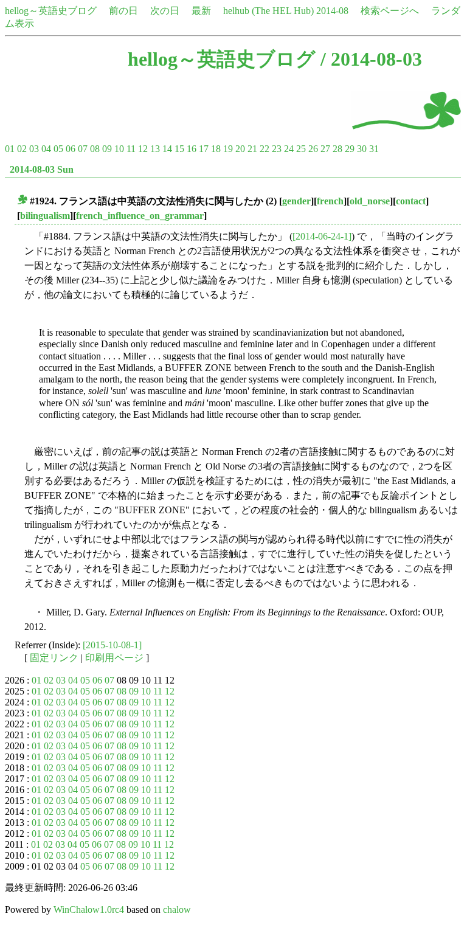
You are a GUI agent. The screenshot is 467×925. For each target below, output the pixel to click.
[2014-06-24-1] (321, 236)
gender (296, 201)
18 (216, 149)
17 (204, 149)
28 (337, 149)
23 (277, 149)
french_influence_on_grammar (140, 215)
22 (264, 149)
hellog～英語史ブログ (51, 10)
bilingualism (45, 215)
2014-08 (332, 10)
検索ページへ (390, 10)
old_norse (370, 201)
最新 (201, 10)
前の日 (123, 10)
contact (411, 201)
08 (95, 149)
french (330, 201)
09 (107, 149)
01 (10, 149)
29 (350, 149)
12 (143, 149)
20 (240, 149)
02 (22, 149)
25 (301, 149)
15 (179, 149)
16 (191, 149)
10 (119, 149)
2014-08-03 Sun (42, 169)
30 (362, 149)
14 (167, 149)
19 (228, 149)
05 (58, 149)
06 (70, 149)
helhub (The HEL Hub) (268, 10)
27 (325, 149)
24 (289, 149)
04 (46, 149)
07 (83, 149)
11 (131, 149)
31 (374, 149)
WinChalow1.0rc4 (89, 909)
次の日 (164, 10)
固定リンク (54, 658)
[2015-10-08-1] (112, 645)
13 (155, 149)
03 (34, 149)
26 (313, 149)
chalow (177, 909)
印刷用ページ (114, 658)
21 (252, 149)
